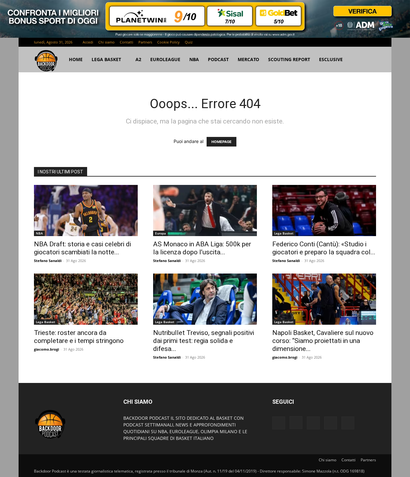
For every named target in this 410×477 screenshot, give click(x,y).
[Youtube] (371, 42)
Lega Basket (106, 59)
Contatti (126, 42)
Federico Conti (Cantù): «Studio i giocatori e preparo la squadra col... (323, 248)
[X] (360, 42)
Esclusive (331, 59)
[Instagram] (339, 42)
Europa (160, 233)
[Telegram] (350, 42)
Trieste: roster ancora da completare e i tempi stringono (79, 337)
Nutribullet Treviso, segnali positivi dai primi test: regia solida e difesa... (203, 341)
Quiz (189, 42)
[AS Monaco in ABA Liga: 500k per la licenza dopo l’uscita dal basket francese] (205, 210)
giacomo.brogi (46, 349)
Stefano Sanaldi (48, 260)
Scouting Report (289, 59)
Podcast (218, 59)
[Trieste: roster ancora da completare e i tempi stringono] (86, 299)
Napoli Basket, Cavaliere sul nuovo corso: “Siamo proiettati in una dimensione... (322, 341)
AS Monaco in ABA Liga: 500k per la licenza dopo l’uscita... (202, 248)
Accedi (88, 42)
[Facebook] (329, 42)
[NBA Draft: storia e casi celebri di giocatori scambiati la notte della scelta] (86, 210)
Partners (145, 42)
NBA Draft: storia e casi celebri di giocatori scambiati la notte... (82, 248)
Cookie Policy (168, 42)
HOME (76, 59)
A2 (138, 59)
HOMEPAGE (221, 141)
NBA (194, 59)
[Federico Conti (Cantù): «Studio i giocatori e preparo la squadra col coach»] (324, 210)
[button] (368, 60)
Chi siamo (106, 42)
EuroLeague (165, 59)
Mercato (248, 59)
